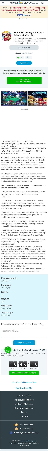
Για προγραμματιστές (24, 400)
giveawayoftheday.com (28, 441)
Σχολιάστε (24, 63)
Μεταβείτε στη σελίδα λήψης (24, 373)
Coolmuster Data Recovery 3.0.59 (29, 350)
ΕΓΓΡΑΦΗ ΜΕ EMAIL (24, 404)
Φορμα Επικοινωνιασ (24, 408)
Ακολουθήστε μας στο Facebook (26, 433)
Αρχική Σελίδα (24, 396)
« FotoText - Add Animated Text (24, 382)
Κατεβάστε (24, 80)
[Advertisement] (24, 25)
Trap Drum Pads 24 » (24, 388)
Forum (24, 412)
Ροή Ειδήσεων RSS (26, 425)
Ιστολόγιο (24, 416)
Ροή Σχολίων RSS (26, 429)
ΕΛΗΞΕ (24, 47)
